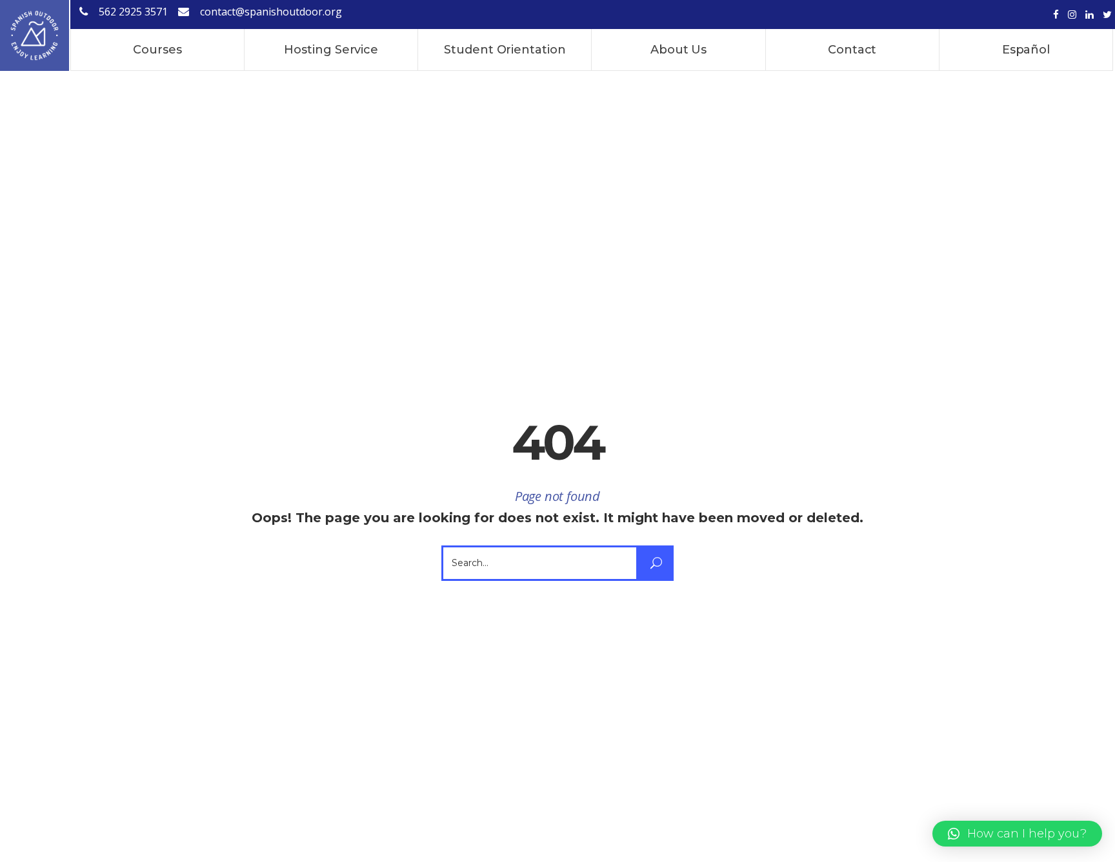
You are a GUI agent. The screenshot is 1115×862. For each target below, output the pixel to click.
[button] (1017, 834)
